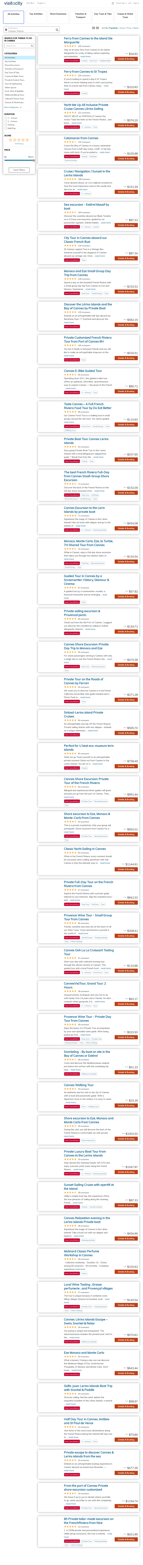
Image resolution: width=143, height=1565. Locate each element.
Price (129, 28)
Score (122, 28)
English (41, 3)
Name (136, 28)
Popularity (113, 28)
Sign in (136, 3)
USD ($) (29, 3)
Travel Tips (120, 3)
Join (130, 3)
